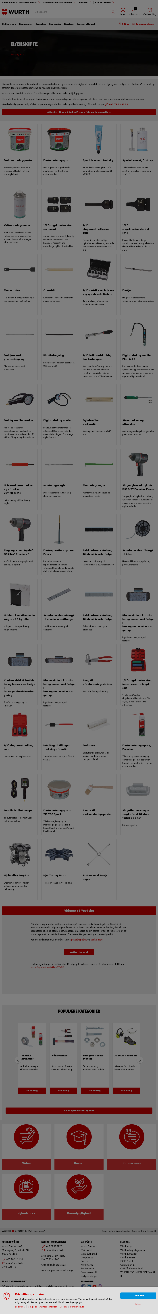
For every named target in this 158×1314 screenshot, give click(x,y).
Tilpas (138, 1304)
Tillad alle (138, 1295)
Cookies (63, 1307)
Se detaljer (20, 1307)
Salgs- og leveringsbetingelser (42, 1307)
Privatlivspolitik (77, 1307)
